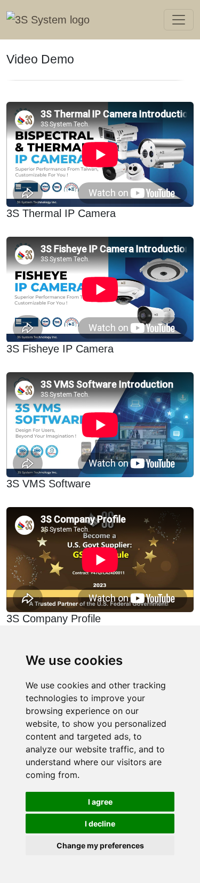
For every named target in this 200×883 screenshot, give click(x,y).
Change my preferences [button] (100, 845)
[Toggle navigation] (179, 19)
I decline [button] (100, 823)
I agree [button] (100, 801)
